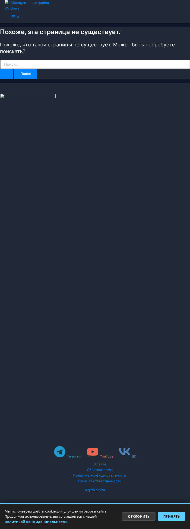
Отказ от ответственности (99, 481)
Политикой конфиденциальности (36, 521)
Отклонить (139, 516)
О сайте (99, 464)
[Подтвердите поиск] (6, 74)
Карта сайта (95, 490)
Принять (171, 516)
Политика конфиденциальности (99, 475)
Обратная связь (100, 470)
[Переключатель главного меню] (16, 17)
